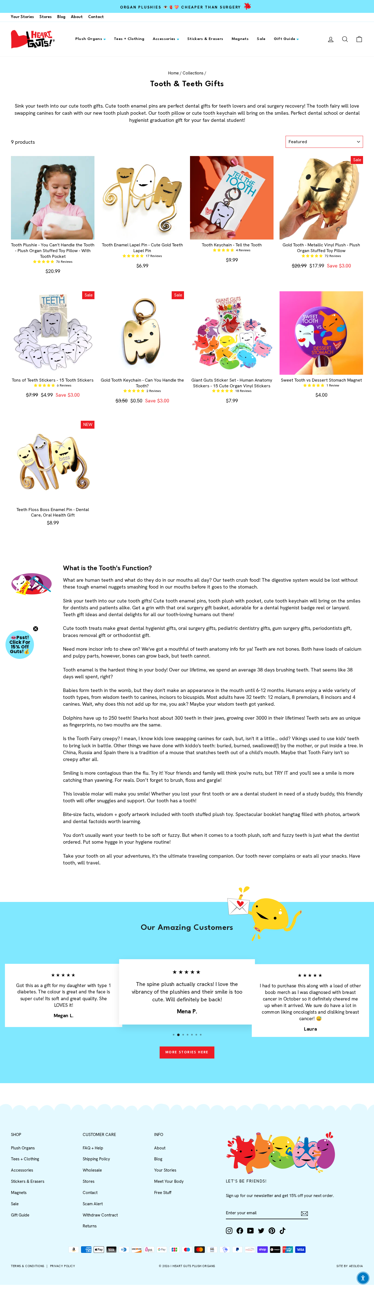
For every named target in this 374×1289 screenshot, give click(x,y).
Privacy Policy (62, 1266)
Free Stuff (162, 1192)
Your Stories (22, 17)
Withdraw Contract (100, 1215)
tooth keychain (219, 113)
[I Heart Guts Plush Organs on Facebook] (240, 1230)
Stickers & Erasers (205, 39)
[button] (44, 261)
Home (173, 73)
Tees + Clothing (129, 39)
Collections (193, 73)
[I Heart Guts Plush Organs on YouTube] (250, 1230)
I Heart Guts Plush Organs (193, 1266)
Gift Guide (284, 39)
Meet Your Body (169, 1181)
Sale (261, 39)
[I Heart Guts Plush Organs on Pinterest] (272, 1230)
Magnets (240, 39)
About (77, 17)
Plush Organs (88, 39)
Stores (45, 17)
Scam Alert (93, 1204)
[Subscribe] (304, 1213)
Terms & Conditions (27, 1266)
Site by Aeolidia (349, 1266)
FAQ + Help (93, 1148)
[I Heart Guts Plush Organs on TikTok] (282, 1230)
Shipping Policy (96, 1159)
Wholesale (92, 1170)
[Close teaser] (35, 628)
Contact (96, 17)
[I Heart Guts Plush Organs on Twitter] (261, 1230)
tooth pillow (171, 113)
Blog (61, 17)
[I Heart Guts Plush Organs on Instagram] (229, 1230)
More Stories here (187, 1052)
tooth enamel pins (137, 106)
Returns (90, 1226)
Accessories (164, 39)
